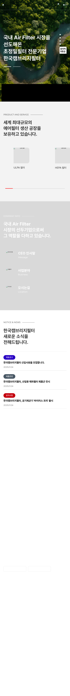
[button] (7, 66)
